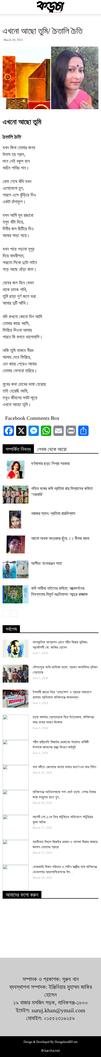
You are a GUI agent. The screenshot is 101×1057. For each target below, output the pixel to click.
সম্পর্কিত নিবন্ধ (18, 449)
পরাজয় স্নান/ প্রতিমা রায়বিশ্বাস (53, 513)
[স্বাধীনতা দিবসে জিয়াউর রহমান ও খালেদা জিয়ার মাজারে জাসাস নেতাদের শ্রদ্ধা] (15, 852)
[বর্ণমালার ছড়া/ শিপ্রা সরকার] (15, 470)
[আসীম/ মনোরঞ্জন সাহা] (15, 569)
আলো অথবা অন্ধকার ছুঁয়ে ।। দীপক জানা (60, 538)
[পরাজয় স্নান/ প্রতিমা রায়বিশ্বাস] (15, 519)
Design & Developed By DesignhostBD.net (50, 1042)
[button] (93, 7)
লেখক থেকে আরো (52, 449)
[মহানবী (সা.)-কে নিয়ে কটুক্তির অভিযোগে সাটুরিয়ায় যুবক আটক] (15, 827)
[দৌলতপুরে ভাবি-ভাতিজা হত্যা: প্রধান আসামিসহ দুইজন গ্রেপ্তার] (15, 674)
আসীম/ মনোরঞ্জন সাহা (46, 563)
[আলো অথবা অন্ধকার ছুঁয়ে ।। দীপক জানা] (15, 544)
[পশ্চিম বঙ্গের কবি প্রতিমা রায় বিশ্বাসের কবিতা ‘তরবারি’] (15, 495)
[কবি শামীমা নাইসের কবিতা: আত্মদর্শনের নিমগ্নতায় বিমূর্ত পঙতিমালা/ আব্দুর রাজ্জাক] (15, 594)
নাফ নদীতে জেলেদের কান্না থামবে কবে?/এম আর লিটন (64, 767)
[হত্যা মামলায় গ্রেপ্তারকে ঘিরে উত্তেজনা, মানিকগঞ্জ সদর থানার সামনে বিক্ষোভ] (15, 728)
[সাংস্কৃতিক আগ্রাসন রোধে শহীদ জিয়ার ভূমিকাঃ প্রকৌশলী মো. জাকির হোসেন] (15, 649)
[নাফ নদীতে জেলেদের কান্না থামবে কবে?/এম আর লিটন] (15, 778)
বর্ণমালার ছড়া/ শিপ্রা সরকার (50, 463)
